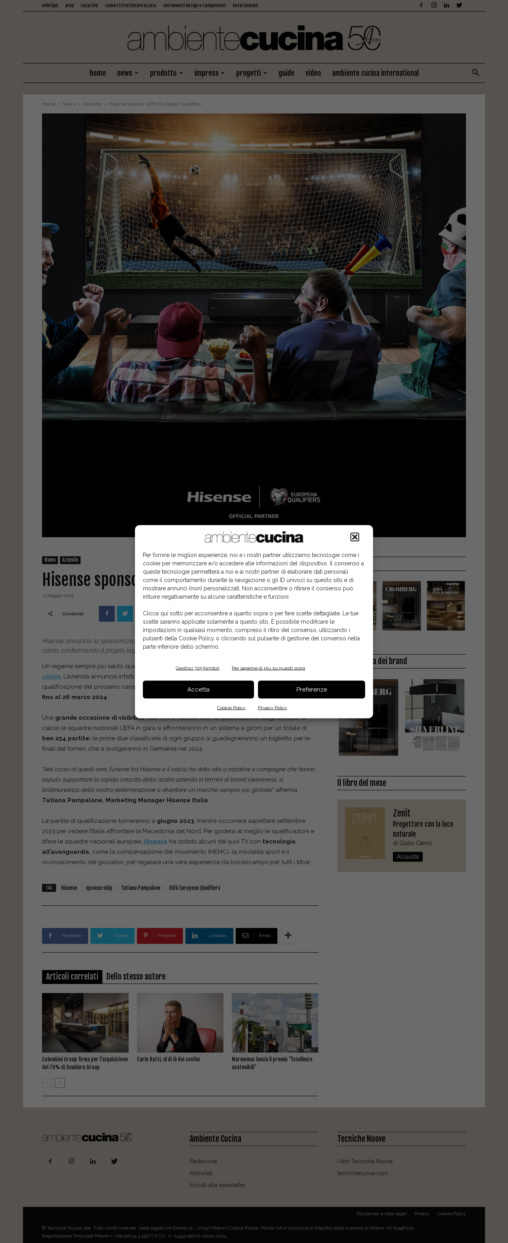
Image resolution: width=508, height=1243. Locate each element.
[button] (355, 537)
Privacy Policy (272, 707)
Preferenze (311, 689)
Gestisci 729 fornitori (197, 667)
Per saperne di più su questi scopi (268, 667)
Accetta (198, 689)
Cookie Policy (231, 707)
